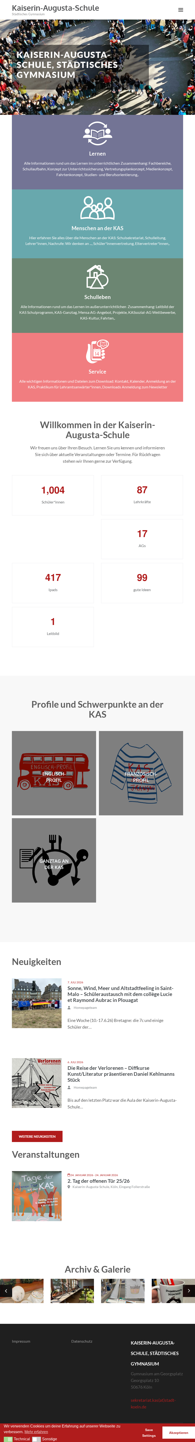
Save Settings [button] (149, 1432)
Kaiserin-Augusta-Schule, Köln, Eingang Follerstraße (111, 1187)
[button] (8, 1439)
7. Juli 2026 (75, 982)
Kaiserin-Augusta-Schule (55, 8)
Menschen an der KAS (97, 228)
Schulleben (97, 297)
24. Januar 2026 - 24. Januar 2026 (94, 1175)
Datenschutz (81, 1341)
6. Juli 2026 (75, 1062)
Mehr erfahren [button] (36, 1432)
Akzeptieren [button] (178, 1433)
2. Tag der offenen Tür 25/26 (99, 1181)
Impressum (21, 1341)
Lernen (97, 153)
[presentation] (6, 1291)
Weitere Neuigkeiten (37, 1136)
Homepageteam (85, 1007)
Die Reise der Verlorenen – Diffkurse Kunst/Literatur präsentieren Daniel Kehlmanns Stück (121, 1074)
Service (97, 371)
